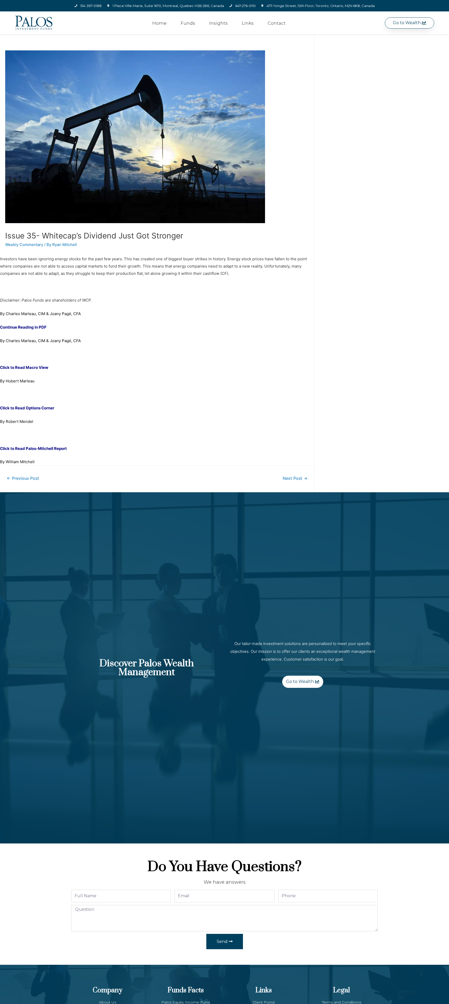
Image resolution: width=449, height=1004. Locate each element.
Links (248, 23)
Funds (188, 23)
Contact (277, 23)
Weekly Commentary (24, 244)
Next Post (295, 478)
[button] (409, 23)
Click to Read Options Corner (27, 407)
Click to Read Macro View (24, 367)
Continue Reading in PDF (23, 327)
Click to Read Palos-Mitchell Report (33, 448)
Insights (218, 23)
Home (159, 23)
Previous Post (23, 478)
